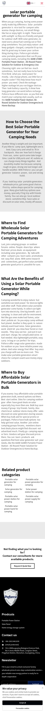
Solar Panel (6, 624)
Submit (35, 683)
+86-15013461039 (12, 641)
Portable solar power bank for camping (11, 509)
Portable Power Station (11, 620)
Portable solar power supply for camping (32, 499)
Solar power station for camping (33, 490)
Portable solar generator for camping (11, 482)
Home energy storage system (13, 627)
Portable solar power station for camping (12, 499)
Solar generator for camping (13, 490)
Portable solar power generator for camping (34, 482)
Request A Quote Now (22, 566)
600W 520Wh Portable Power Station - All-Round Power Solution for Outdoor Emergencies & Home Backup (21, 445)
